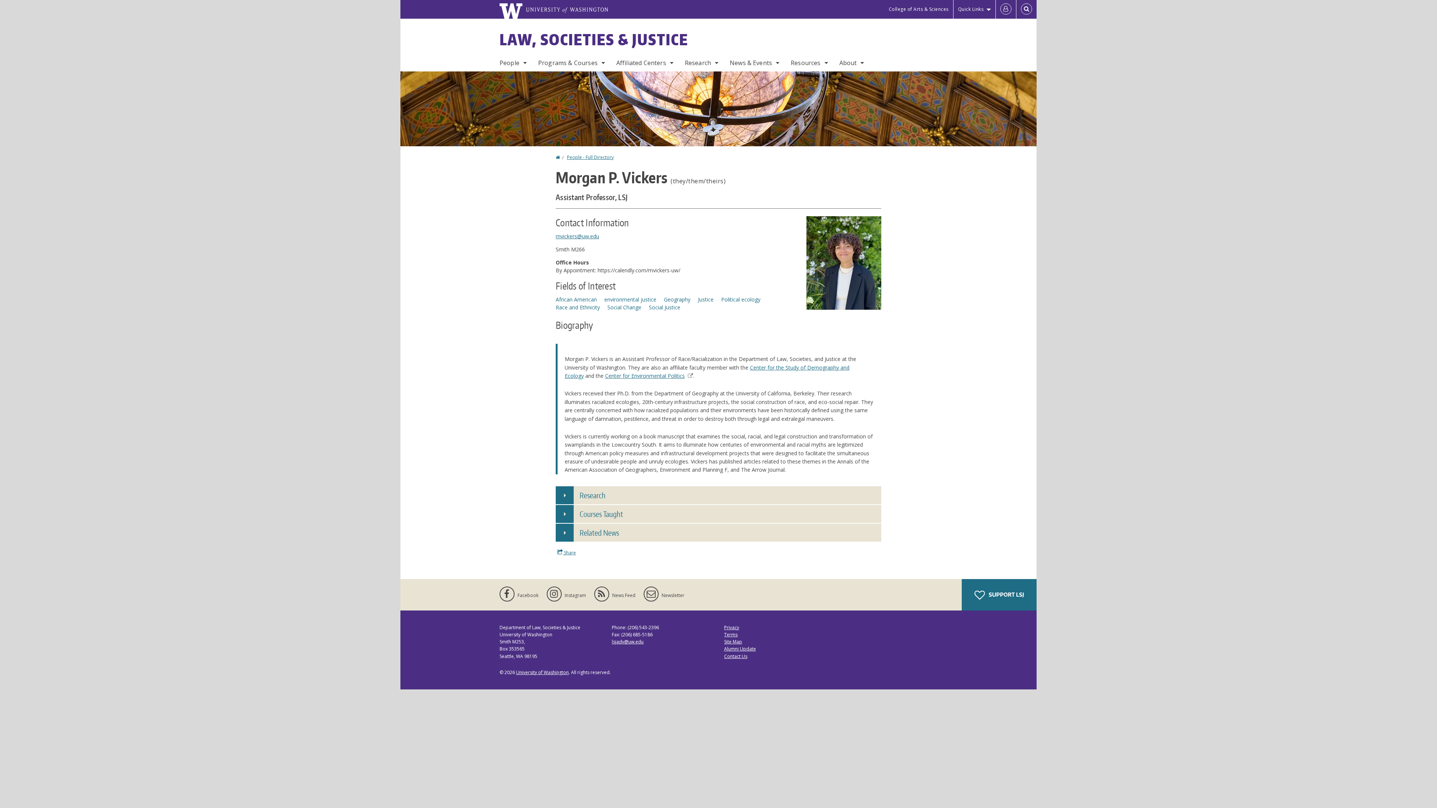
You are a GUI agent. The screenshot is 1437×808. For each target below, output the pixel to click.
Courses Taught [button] (601, 514)
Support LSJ (1006, 594)
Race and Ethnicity (578, 307)
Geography (677, 299)
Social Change (624, 307)
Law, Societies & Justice (594, 39)
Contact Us (735, 656)
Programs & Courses (568, 63)
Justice (706, 299)
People (509, 63)
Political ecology (740, 299)
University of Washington (542, 672)
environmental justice (630, 299)
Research (698, 63)
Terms (731, 634)
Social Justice (664, 307)
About (848, 63)
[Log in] (1006, 9)
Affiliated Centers (641, 63)
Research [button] (592, 495)
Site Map (733, 642)
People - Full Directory (590, 157)
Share (569, 553)
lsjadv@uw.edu (628, 642)
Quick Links (971, 9)
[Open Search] (1026, 9)
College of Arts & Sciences (919, 9)
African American (576, 299)
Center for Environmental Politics (645, 375)
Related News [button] (599, 533)
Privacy (731, 627)
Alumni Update (740, 649)
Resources (805, 63)
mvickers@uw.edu (577, 236)
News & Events (751, 63)
